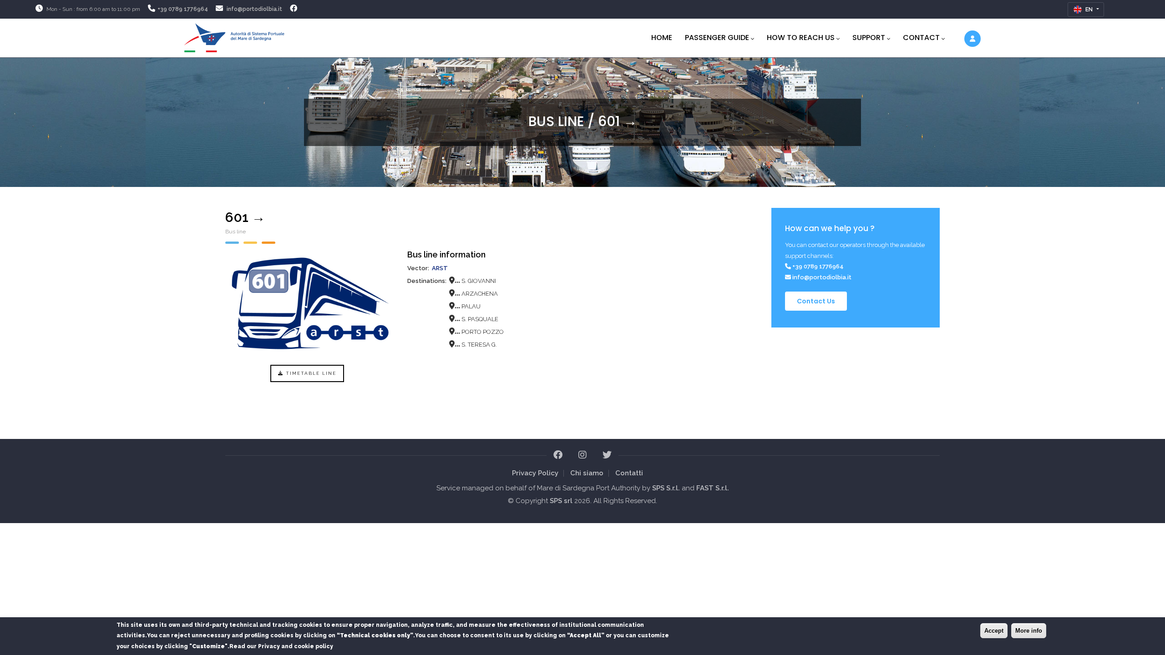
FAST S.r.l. (712, 488)
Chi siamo (586, 473)
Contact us (816, 301)
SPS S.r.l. (666, 488)
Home (661, 37)
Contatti (629, 473)
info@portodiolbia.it (254, 9)
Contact (921, 37)
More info (1028, 630)
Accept (993, 630)
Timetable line (310, 373)
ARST (440, 268)
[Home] (234, 36)
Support (868, 37)
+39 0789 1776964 (182, 9)
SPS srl (561, 501)
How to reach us (801, 37)
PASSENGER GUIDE (717, 37)
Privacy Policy (535, 473)
